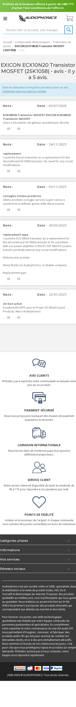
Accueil (7, 42)
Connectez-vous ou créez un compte (24, 91)
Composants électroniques (32, 42)
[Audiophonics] (38, 18)
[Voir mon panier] (71, 18)
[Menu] (5, 18)
